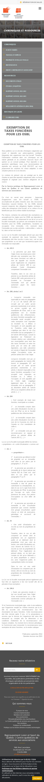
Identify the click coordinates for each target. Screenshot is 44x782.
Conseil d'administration (22, 713)
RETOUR (9, 643)
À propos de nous (22, 711)
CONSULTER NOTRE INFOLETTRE (22, 688)
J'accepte (37, 778)
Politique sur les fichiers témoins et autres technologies (22, 727)
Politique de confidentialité (22, 725)
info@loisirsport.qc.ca (22, 754)
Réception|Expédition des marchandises (22, 719)
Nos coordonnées (22, 717)
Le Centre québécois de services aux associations (22, 721)
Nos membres (22, 723)
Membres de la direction (22, 715)
